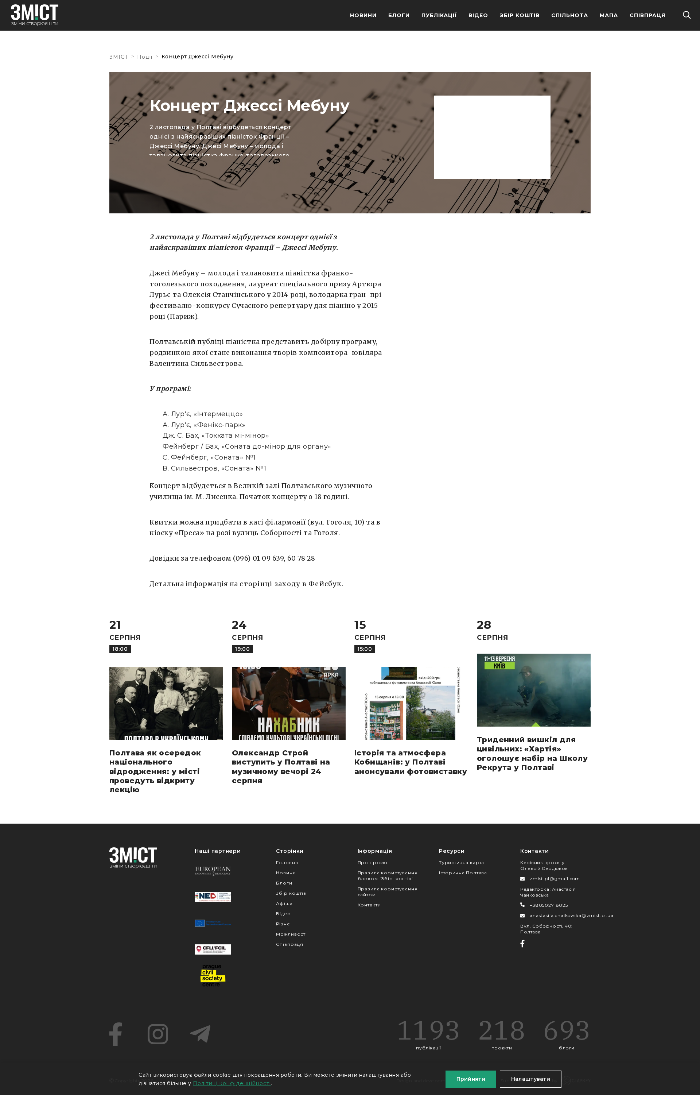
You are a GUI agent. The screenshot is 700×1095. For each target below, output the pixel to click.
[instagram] (158, 1034)
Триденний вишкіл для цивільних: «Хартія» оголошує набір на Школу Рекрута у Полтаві (532, 753)
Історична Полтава (463, 872)
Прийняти (470, 1079)
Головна (287, 862)
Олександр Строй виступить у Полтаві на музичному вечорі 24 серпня (281, 766)
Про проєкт (373, 862)
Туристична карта (461, 862)
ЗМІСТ (118, 57)
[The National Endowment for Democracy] (213, 897)
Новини (363, 15)
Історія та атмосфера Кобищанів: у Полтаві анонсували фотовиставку (410, 761)
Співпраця (647, 15)
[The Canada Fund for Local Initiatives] (213, 949)
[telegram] (200, 1034)
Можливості (291, 934)
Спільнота (569, 15)
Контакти (369, 905)
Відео (478, 15)
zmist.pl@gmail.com (555, 878)
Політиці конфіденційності (232, 1083)
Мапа (609, 15)
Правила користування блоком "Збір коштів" (388, 875)
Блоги (399, 15)
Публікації (439, 15)
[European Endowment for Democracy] (213, 871)
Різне (283, 923)
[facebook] (115, 1034)
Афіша (284, 903)
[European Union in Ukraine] (213, 923)
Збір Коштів (520, 15)
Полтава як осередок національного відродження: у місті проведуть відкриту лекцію (155, 771)
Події (144, 57)
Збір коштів (291, 893)
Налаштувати (530, 1079)
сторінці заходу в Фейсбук (291, 584)
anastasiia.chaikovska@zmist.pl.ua (572, 915)
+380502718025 (549, 905)
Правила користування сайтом (388, 891)
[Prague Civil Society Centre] (213, 976)
